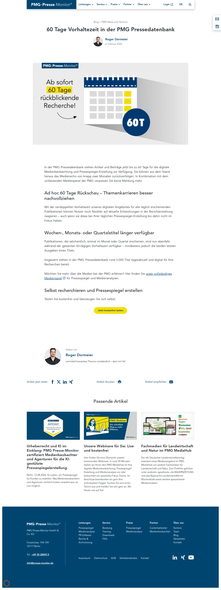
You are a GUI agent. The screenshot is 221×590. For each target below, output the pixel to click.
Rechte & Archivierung (85, 541)
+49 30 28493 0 (40, 555)
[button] (6, 583)
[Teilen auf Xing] (71, 382)
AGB (113, 558)
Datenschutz (100, 558)
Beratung (107, 528)
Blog (96, 22)
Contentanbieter (158, 528)
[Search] (190, 4)
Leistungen (85, 4)
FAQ (104, 539)
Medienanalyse (87, 532)
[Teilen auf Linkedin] (65, 382)
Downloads (108, 535)
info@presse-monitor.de (40, 563)
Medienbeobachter (160, 532)
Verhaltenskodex (128, 558)
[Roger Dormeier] (98, 41)
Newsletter (179, 539)
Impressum (85, 558)
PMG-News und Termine (114, 22)
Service (101, 4)
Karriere (177, 528)
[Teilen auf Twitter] (59, 382)
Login (166, 4)
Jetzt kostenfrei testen (110, 310)
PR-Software (85, 535)
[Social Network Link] (175, 559)
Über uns (143, 4)
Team (176, 532)
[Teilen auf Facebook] (52, 382)
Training (106, 532)
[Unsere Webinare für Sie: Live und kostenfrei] (110, 426)
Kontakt (177, 542)
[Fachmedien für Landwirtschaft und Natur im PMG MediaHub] (167, 426)
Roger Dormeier (116, 39)
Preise (114, 4)
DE (181, 4)
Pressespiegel (86, 528)
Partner (127, 4)
